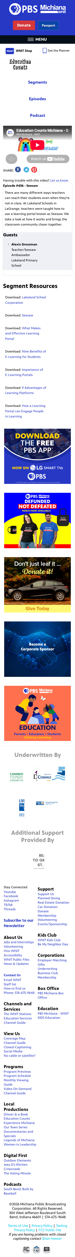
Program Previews (17, 1072)
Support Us (46, 894)
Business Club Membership (48, 975)
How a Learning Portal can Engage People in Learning (25, 411)
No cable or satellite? (19, 1056)
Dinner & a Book (16, 1114)
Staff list (10, 984)
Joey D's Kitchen (16, 1165)
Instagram (11, 900)
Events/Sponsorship (52, 924)
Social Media (13, 1051)
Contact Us (12, 975)
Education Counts (37, 64)
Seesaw (27, 315)
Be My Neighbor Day (53, 944)
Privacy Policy (42, 1226)
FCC (26, 1249)
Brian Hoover (52, 1238)
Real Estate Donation (53, 902)
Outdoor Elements (17, 1160)
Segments (37, 82)
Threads (10, 909)
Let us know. (59, 180)
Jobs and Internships (19, 942)
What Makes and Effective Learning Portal (23, 333)
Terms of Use (18, 1226)
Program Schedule (17, 1076)
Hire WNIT (11, 951)
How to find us (14, 988)
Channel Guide (15, 1023)
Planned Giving (49, 898)
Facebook (11, 896)
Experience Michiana (19, 1123)
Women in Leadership (20, 1144)
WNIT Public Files (16, 960)
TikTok (8, 905)
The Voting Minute (17, 1173)
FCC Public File (50, 1230)
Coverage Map (14, 1038)
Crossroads (12, 1169)
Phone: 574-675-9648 (19, 993)
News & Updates (16, 964)
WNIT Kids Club (49, 940)
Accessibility (13, 955)
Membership (47, 916)
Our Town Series (16, 1127)
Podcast (37, 115)
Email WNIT (12, 980)
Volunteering (13, 946)
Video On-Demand (17, 1089)
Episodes (37, 98)
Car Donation (48, 907)
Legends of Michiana (19, 1140)
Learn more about (48, 25)
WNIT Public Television (37, 17)
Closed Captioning (47, 1249)
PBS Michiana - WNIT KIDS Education (53, 1016)
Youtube (10, 892)
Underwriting (47, 969)
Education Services (18, 1018)
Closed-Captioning (17, 1047)
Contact (36, 1249)
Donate (43, 911)
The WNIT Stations (17, 1014)
